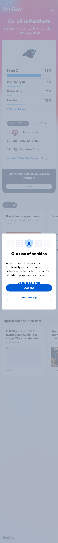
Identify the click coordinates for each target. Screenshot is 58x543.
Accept (29, 288)
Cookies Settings (29, 283)
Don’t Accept (29, 297)
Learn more (38, 275)
